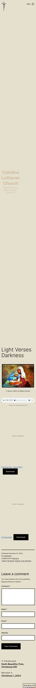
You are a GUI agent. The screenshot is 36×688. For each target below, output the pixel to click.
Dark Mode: (28, 685)
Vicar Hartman (26, 561)
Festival (17, 561)
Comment (6, 586)
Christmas (10, 561)
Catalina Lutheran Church (10, 178)
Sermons (16, 558)
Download (10, 471)
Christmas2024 (6, 537)
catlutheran (7, 556)
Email (4, 621)
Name (4, 609)
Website (4, 633)
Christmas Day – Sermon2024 (11, 467)
